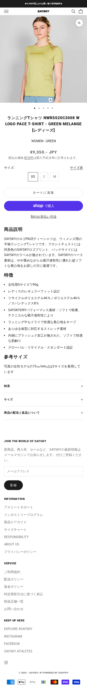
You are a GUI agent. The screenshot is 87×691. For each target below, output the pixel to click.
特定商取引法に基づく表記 (23, 594)
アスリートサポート (18, 507)
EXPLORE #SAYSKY (18, 629)
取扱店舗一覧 (13, 601)
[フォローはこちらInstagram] (6, 662)
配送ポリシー (13, 579)
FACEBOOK (12, 644)
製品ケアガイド (15, 522)
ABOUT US (11, 544)
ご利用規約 (12, 572)
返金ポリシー (13, 587)
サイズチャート (15, 530)
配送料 (28, 158)
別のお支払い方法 (43, 217)
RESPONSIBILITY (16, 537)
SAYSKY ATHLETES (18, 651)
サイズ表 (76, 168)
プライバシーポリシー (20, 552)
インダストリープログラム (23, 515)
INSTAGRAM (13, 636)
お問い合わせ (13, 609)
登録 (13, 485)
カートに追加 (43, 192)
